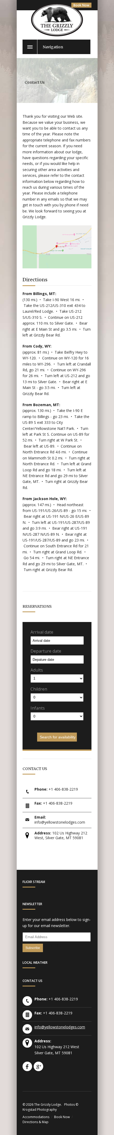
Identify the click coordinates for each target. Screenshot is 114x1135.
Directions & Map (36, 1122)
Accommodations (36, 1117)
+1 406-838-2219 (63, 789)
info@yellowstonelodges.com (59, 822)
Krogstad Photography (40, 1109)
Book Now (81, 5)
